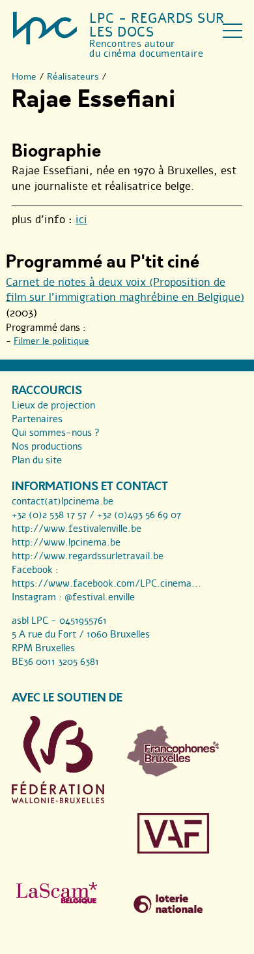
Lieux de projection (53, 405)
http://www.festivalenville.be (76, 528)
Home (24, 76)
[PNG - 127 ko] (173, 773)
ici (81, 219)
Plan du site (37, 460)
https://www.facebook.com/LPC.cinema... (106, 583)
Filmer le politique (51, 341)
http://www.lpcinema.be (66, 542)
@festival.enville (99, 597)
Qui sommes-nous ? (56, 432)
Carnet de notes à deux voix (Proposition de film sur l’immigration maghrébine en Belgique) (125, 290)
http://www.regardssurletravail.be (87, 555)
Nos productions (47, 446)
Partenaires (37, 418)
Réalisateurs (73, 76)
